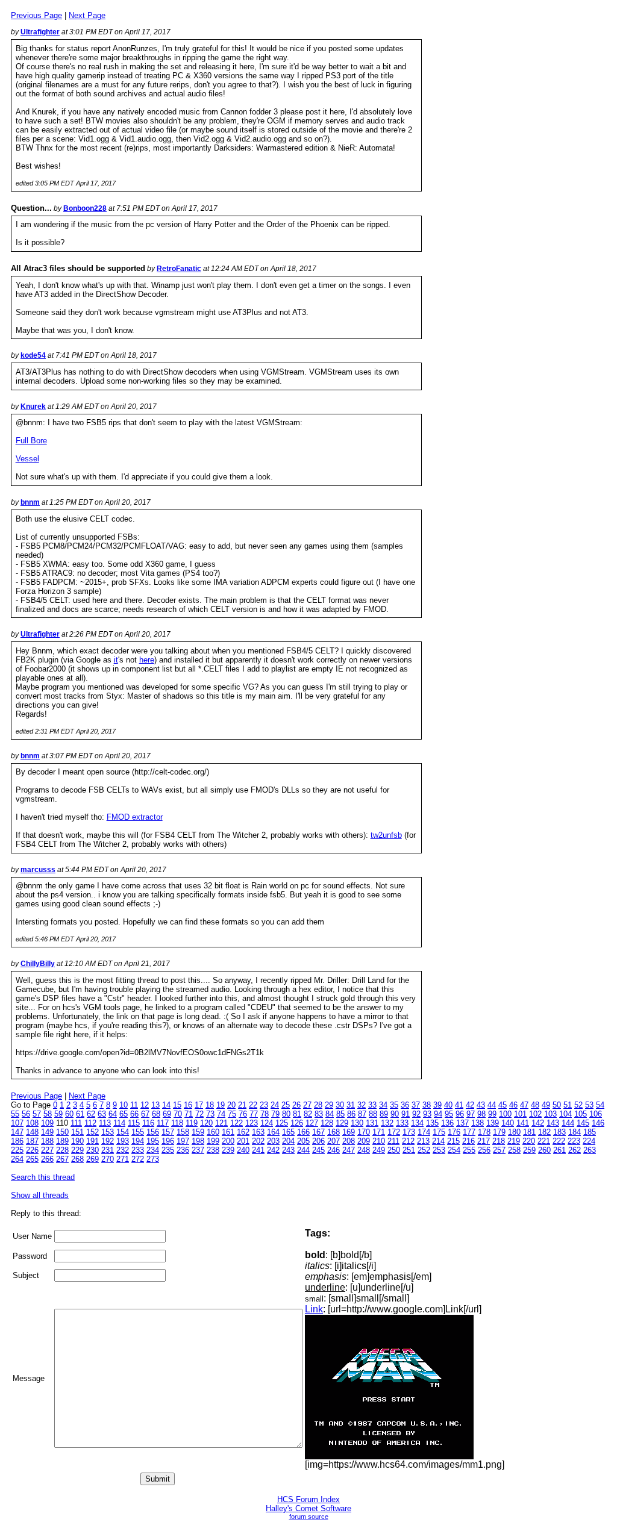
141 (522, 1122)
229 (77, 1150)
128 (327, 1122)
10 (123, 1104)
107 (17, 1122)
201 (243, 1141)
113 (105, 1122)
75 (232, 1113)
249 (378, 1150)
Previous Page (36, 15)
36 (405, 1104)
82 (308, 1113)
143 (553, 1122)
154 (122, 1132)
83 (319, 1113)
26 (296, 1104)
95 (449, 1113)
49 (546, 1104)
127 (311, 1122)
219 (513, 1141)
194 (137, 1141)
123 (251, 1122)
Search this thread (43, 1177)
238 (213, 1150)
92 (416, 1113)
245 (318, 1150)
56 (26, 1113)
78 (264, 1113)
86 (351, 1113)
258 (514, 1150)
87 (362, 1113)
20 (231, 1104)
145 (583, 1122)
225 (17, 1150)
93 (427, 1113)
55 (15, 1113)
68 (156, 1113)
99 (492, 1113)
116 (148, 1122)
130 (357, 1122)
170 (363, 1132)
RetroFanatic (179, 268)
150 (62, 1132)
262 (574, 1150)
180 (514, 1132)
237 (198, 1150)
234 (152, 1150)
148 (32, 1132)
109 (47, 1122)
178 (484, 1132)
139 (492, 1122)
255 (469, 1150)
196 (167, 1141)
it (116, 659)
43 (481, 1104)
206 (318, 1141)
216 (468, 1141)
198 (198, 1141)
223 (574, 1141)
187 (32, 1141)
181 (529, 1132)
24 (275, 1104)
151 (77, 1132)
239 (228, 1150)
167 (318, 1132)
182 (544, 1132)
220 (528, 1141)
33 (372, 1104)
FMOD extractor (135, 817)
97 (470, 1113)
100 (505, 1113)
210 (378, 1141)
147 (17, 1132)
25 (285, 1104)
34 (383, 1104)
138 (477, 1122)
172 (393, 1132)
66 (134, 1113)
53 (589, 1104)
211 (393, 1141)
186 (17, 1141)
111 (76, 1122)
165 (288, 1132)
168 (333, 1132)
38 (426, 1104)
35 (394, 1104)
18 (209, 1104)
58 (47, 1113)
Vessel (27, 458)
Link (314, 1309)
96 (460, 1113)
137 (462, 1122)
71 (188, 1113)
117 (163, 1122)
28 (318, 1104)
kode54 (33, 355)
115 (134, 1122)
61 (80, 1113)
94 (438, 1113)
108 (32, 1122)
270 (107, 1159)
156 (152, 1132)
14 (166, 1104)
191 (92, 1141)
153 (107, 1132)
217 (483, 1141)
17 (199, 1104)
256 (484, 1150)
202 (258, 1141)
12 (144, 1104)
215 (453, 1141)
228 (62, 1150)
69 (167, 1113)
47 (524, 1104)
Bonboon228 (85, 208)
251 (408, 1150)
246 (333, 1150)
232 (122, 1150)
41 (459, 1104)
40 (448, 1104)
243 (288, 1150)
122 (236, 1122)
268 (77, 1159)
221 (543, 1141)
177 (469, 1132)
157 (167, 1132)
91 (405, 1113)
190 (77, 1141)
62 (91, 1113)
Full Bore (31, 440)
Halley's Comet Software (308, 1508)
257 (499, 1150)
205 (303, 1141)
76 (243, 1113)
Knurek (33, 406)
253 (439, 1150)
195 (152, 1141)
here (146, 659)
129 (342, 1122)
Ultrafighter (40, 32)
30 (340, 1104)
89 (384, 1113)
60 (69, 1113)
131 (372, 1122)
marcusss (37, 869)
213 (423, 1141)
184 (574, 1132)
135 (432, 1122)
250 (393, 1150)
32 (361, 1104)
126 (296, 1122)
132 (387, 1122)
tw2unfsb (386, 835)
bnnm (30, 502)
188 (47, 1141)
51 (567, 1104)
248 (363, 1150)
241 (258, 1150)
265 (32, 1159)
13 (155, 1104)
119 (192, 1122)
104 (565, 1113)
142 (537, 1122)
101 (520, 1113)
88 (373, 1113)
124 (266, 1122)
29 (329, 1104)
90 (394, 1113)
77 (253, 1113)
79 (275, 1113)
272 (137, 1159)
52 (578, 1104)
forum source (308, 1516)
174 (424, 1132)
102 (535, 1113)
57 (37, 1113)
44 (491, 1104)
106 (595, 1113)
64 (112, 1113)
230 (92, 1150)
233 (137, 1150)
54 (600, 1104)
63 (102, 1113)
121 (221, 1122)
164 (273, 1132)
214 (438, 1141)
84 (329, 1113)
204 (288, 1141)
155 (137, 1132)
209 (363, 1141)
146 (598, 1122)
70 (178, 1113)
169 (348, 1132)
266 (47, 1159)
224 (589, 1141)
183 (559, 1132)
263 (589, 1150)
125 (281, 1122)
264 (17, 1159)
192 (107, 1141)
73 (210, 1113)
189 (62, 1141)
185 (589, 1132)
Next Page (87, 15)
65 (123, 1113)
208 (348, 1141)
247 (348, 1150)
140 (507, 1122)
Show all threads (40, 1195)
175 (439, 1132)
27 (307, 1104)
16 (188, 1104)
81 (297, 1113)
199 (213, 1141)
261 (559, 1150)
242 (273, 1150)
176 (454, 1132)
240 (243, 1150)
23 (264, 1104)
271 (122, 1159)
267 (62, 1159)
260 (544, 1150)
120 (206, 1122)
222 (559, 1141)
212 (408, 1141)
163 (258, 1132)
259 (529, 1150)
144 (568, 1122)
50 (557, 1104)
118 (177, 1122)
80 (286, 1113)
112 (90, 1122)
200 (228, 1141)
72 (199, 1113)
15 (177, 1104)
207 (333, 1141)
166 (303, 1132)
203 (273, 1141)
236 (183, 1150)
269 (92, 1159)
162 (243, 1132)
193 (122, 1141)
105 (580, 1113)
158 (183, 1132)
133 (402, 1122)
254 (454, 1150)
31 (350, 1104)
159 (198, 1132)
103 (550, 1113)
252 (424, 1150)
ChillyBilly (37, 963)
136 (447, 1122)
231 (107, 1150)
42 (470, 1104)
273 (152, 1159)
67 (145, 1113)
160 (213, 1132)
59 (58, 1113)
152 (92, 1132)
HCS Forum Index (308, 1499)
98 (481, 1113)
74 (221, 1113)
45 (502, 1104)
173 (408, 1132)
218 (498, 1141)
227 (47, 1150)
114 (119, 1122)
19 (220, 1104)
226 (32, 1150)
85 (340, 1113)
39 (437, 1104)
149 (47, 1132)
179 (499, 1132)
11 (134, 1104)
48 (535, 1104)
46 (513, 1104)
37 (416, 1104)
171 (378, 1132)
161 (228, 1132)
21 (242, 1104)
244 (303, 1150)
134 (417, 1122)
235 (167, 1150)
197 (183, 1141)
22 (253, 1104)
